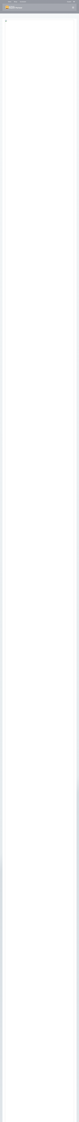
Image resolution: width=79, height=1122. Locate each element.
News (9, 1)
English (69, 1)
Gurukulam (23, 1)
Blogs (15, 1)
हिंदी (74, 1)
